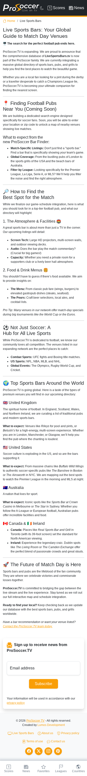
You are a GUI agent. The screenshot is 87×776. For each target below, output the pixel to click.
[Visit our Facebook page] (29, 751)
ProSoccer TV (35, 720)
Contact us (57, 741)
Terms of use (34, 741)
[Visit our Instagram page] (48, 751)
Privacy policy (69, 733)
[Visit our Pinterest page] (58, 751)
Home (11, 21)
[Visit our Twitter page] (39, 751)
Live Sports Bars (23, 733)
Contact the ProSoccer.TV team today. (27, 626)
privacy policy (16, 703)
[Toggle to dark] (42, 8)
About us (47, 733)
